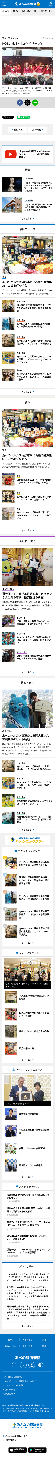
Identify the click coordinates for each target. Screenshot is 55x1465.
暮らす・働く (46, 11)
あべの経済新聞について (14, 1377)
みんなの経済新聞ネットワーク (27, 1425)
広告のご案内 (9, 1394)
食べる (16, 11)
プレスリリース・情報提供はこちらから (20, 1381)
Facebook (15, 1365)
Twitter (23, 1365)
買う (36, 11)
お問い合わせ (9, 1389)
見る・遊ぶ (26, 11)
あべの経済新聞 (25, 4)
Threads (40, 1365)
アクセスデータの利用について (17, 1385)
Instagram (31, 1365)
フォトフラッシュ (10, 38)
